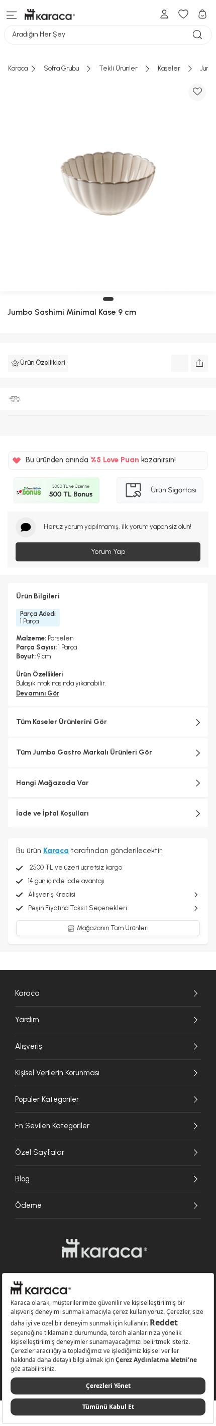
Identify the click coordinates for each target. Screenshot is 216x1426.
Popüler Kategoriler (47, 1099)
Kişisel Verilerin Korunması (57, 1072)
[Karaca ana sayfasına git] (104, 1248)
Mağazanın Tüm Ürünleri (113, 928)
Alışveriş (28, 1046)
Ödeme (28, 1205)
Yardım (27, 1019)
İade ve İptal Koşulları (52, 813)
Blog (22, 1178)
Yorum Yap (108, 551)
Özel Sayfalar (39, 1152)
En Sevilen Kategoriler (52, 1125)
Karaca (27, 993)
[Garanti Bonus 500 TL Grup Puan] (56, 490)
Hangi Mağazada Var (52, 783)
